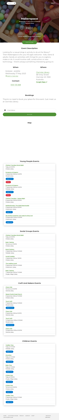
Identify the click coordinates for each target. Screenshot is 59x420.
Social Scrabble (10, 256)
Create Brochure (8, 417)
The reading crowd (11, 263)
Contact (27, 415)
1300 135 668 (16, 85)
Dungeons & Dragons (12, 172)
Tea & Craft (9, 301)
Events (53, 3)
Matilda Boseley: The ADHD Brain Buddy (17, 205)
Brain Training (10, 242)
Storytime (8, 355)
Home (4, 415)
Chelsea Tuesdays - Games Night (15, 198)
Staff (32, 415)
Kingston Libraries (48, 416)
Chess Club (9, 287)
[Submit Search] (14, 3)
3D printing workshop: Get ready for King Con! (19, 215)
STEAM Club (9, 375)
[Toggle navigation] (4, 3)
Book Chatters (10, 249)
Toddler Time (10, 345)
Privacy (22, 415)
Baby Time (9, 365)
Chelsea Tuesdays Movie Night (15, 165)
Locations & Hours (13, 415)
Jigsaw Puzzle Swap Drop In (14, 294)
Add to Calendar (12, 76)
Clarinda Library (42, 72)
